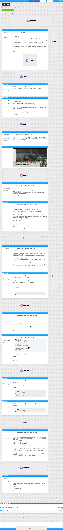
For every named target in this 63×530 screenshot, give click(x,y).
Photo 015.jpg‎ (18, 410)
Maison (13, 517)
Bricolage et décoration (22, 7)
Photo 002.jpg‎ (18, 392)
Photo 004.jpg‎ (18, 393)
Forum (5, 7)
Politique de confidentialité (52, 526)
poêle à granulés (49, 517)
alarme (53, 517)
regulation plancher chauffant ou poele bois (6, 506)
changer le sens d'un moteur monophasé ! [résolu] (22, 500)
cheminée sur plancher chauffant (5, 508)
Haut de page (58, 526)
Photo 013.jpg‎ (18, 395)
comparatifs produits (25, 517)
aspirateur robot (44, 517)
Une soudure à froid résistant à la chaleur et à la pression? (39, 500)
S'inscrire (31, 1)
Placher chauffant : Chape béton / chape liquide (7, 512)
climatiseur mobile (39, 517)
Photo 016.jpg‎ (18, 411)
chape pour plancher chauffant (5, 510)
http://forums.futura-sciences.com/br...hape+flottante (21, 323)
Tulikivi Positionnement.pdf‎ (19, 294)
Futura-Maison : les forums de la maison (12, 7)
